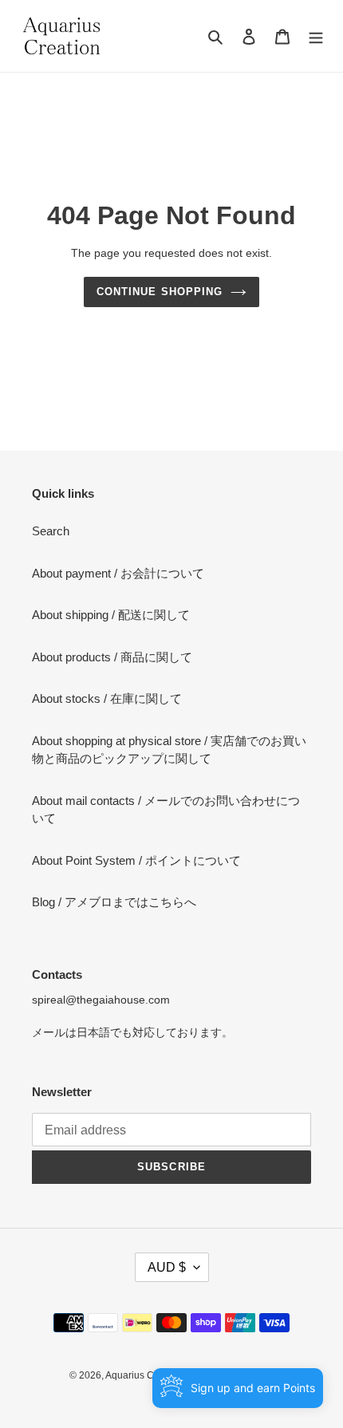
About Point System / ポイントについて (136, 860)
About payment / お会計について (118, 573)
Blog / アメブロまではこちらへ (114, 902)
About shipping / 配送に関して (111, 614)
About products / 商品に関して (112, 657)
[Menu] (316, 36)
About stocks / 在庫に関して (107, 698)
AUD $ (167, 1267)
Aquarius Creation (144, 1375)
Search (50, 531)
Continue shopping (160, 292)
